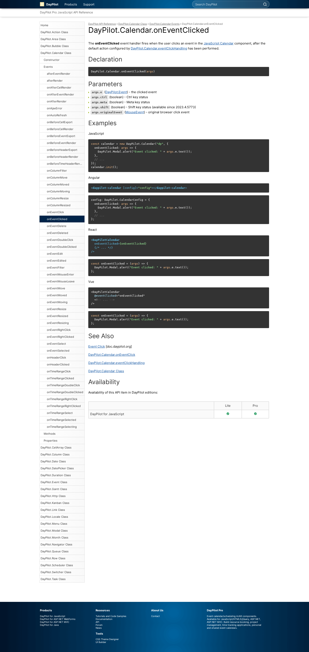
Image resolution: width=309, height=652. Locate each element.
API (97, 622)
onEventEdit (55, 253)
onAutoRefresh (57, 115)
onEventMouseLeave (61, 281)
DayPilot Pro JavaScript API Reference (66, 12)
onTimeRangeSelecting (62, 426)
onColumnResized (58, 205)
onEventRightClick (59, 329)
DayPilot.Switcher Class (56, 572)
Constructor (51, 59)
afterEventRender (58, 73)
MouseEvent (134, 112)
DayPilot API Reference (102, 23)
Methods (49, 433)
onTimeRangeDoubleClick (63, 385)
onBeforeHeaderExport (62, 149)
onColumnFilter (57, 170)
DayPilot (52, 4)
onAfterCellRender (59, 87)
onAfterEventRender (60, 94)
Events (48, 66)
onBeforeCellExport (60, 122)
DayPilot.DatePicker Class (57, 468)
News (99, 627)
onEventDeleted (57, 233)
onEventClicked (57, 219)
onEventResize (56, 309)
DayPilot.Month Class (54, 537)
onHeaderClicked (58, 364)
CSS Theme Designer (107, 639)
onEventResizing (58, 323)
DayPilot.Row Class (53, 558)
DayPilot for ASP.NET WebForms (57, 619)
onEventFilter (56, 267)
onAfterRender (56, 101)
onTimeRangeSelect (60, 413)
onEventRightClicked (60, 336)
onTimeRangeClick (59, 371)
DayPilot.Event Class (54, 482)
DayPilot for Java (49, 624)
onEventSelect (56, 343)
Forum (99, 624)
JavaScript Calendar (219, 43)
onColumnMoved (58, 184)
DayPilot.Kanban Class (55, 503)
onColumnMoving (58, 191)
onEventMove (56, 288)
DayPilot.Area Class (53, 39)
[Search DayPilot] (264, 4)
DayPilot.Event (116, 92)
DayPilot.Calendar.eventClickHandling (159, 48)
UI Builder (101, 642)
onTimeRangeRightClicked (64, 406)
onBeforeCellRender (60, 129)
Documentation (104, 619)
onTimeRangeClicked (60, 378)
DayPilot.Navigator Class (56, 544)
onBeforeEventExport (61, 136)
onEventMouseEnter (60, 274)
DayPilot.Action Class (54, 32)
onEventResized (57, 316)
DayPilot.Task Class (53, 579)
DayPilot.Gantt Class (54, 489)
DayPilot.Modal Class (54, 530)
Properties (50, 440)
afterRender (55, 80)
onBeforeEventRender (61, 143)
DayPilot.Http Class (53, 496)
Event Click (96, 346)
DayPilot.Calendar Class (56, 53)
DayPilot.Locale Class (54, 516)
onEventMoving (57, 302)
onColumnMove (57, 177)
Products (71, 4)
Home (44, 25)
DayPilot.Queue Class (55, 551)
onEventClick (55, 212)
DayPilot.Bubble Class (55, 46)
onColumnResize (58, 198)
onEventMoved (57, 295)
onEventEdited (56, 260)
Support (88, 4)
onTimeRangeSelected (61, 419)
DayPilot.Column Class (55, 454)
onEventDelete (56, 226)
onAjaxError (54, 108)
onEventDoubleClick (60, 239)
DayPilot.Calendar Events (164, 23)
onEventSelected (58, 350)
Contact (155, 616)
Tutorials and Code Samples (111, 616)
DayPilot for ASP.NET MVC (54, 622)
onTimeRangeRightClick (62, 399)
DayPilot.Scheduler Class (57, 565)
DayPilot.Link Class (53, 509)
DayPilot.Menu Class (54, 523)
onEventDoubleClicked (62, 246)
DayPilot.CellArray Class (56, 447)
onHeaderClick (56, 357)
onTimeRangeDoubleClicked (65, 392)
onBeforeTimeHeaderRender (65, 163)
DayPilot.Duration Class (56, 475)
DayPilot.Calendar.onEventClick (111, 355)
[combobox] (226, 4)
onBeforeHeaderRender (62, 156)
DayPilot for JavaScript (107, 414)
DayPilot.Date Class (53, 461)
